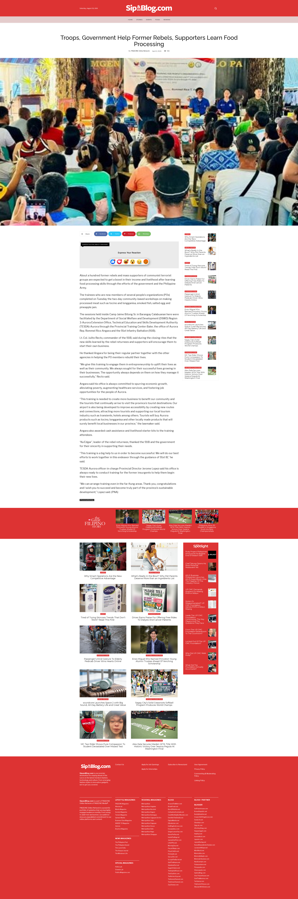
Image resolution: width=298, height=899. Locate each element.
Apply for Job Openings (150, 764)
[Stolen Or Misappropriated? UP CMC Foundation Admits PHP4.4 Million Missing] (212, 604)
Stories (187, 234)
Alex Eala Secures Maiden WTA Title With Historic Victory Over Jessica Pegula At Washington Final (195, 374)
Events (187, 263)
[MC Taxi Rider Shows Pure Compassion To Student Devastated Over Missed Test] (212, 356)
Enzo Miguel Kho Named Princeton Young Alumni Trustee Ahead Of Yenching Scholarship (196, 312)
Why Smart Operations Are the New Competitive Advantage (195, 239)
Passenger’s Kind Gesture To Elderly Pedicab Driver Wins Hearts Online (194, 297)
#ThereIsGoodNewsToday (87, 500)
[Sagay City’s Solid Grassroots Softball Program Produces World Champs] (212, 340)
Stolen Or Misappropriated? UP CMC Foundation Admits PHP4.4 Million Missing (195, 605)
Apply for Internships (149, 769)
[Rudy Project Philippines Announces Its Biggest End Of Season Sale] (212, 555)
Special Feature (190, 247)
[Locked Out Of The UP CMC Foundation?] (212, 644)
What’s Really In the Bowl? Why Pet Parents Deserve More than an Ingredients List (195, 253)
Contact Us (119, 764)
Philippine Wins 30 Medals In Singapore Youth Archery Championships (207, 528)
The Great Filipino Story (193, 306)
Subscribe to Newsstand (177, 764)
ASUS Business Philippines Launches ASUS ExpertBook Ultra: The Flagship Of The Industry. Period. (196, 579)
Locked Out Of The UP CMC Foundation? (195, 642)
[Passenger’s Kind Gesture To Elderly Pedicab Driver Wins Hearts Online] (212, 295)
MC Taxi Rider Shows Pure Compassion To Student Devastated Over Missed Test (194, 358)
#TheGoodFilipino (191, 276)
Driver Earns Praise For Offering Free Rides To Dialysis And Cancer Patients (195, 282)
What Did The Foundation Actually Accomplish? (194, 667)
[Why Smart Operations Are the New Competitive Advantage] (212, 237)
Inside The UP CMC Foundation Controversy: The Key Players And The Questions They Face (194, 619)
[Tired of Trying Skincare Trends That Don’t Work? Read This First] (212, 266)
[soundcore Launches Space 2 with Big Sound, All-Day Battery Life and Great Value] (212, 325)
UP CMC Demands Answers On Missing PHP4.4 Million (194, 591)
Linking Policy (199, 780)
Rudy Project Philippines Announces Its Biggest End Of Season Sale (196, 553)
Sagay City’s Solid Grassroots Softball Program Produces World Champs (193, 343)
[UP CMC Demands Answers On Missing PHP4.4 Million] (212, 593)
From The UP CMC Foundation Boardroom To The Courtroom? (196, 631)
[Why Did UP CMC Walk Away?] (212, 656)
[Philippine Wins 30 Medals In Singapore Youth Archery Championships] (206, 516)
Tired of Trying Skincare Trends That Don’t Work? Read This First (196, 267)
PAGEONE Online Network (140, 51)
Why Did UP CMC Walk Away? (195, 654)
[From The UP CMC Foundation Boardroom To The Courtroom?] (212, 633)
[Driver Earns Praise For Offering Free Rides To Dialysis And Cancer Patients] (212, 279)
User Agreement (200, 764)
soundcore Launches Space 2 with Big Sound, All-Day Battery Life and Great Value (195, 327)
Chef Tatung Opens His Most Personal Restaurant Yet (195, 565)
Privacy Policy (199, 769)
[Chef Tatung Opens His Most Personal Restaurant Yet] (212, 567)
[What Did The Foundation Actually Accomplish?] (212, 668)
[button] (215, 8)
